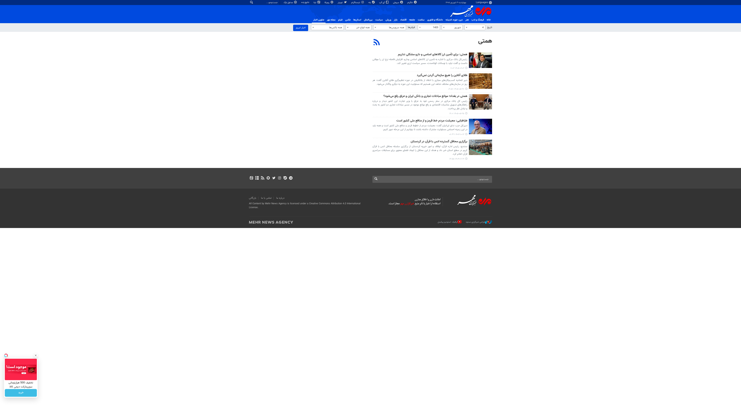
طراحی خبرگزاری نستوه (475, 222)
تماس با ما (266, 198)
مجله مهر (331, 20)
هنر (467, 20)
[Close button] (36, 355)
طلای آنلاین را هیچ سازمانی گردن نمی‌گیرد (442, 75)
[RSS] (376, 42)
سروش (396, 2)
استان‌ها (357, 20)
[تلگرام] (290, 178)
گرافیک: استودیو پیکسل (448, 222)
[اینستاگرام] (279, 178)
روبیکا (327, 2)
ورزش (388, 20)
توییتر (340, 2)
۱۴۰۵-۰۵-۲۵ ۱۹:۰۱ (456, 113)
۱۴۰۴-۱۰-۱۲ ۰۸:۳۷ (456, 134)
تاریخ (489, 27)
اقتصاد (403, 20)
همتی (485, 41)
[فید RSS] (262, 178)
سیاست (379, 20)
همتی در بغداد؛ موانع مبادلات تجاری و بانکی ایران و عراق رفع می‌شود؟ (425, 96)
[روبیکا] (268, 178)
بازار (396, 20)
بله (369, 2)
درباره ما (280, 198)
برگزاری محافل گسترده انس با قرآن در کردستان (439, 142)
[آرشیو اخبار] (257, 178)
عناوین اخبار (318, 20)
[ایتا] (251, 178)
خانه (489, 20)
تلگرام (410, 2)
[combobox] (474, 27)
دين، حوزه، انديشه (454, 20)
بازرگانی (252, 198)
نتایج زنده (305, 2)
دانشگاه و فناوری (435, 20)
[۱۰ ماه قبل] (480, 147)
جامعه (412, 20)
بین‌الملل (368, 20)
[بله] (285, 178)
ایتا (315, 2)
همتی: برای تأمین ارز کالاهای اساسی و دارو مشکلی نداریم (432, 55)
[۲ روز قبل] (480, 60)
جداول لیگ (289, 2)
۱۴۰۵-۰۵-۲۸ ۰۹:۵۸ (456, 89)
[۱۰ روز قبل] (480, 102)
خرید (21, 393)
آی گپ (382, 2)
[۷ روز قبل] (480, 81)
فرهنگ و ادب (477, 20)
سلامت (421, 20)
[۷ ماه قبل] (480, 126)
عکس (348, 20)
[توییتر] (274, 178)
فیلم (340, 20)
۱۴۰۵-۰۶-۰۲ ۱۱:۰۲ (457, 68)
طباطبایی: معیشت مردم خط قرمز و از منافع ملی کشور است (431, 121)
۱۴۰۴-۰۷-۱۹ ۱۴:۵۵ (456, 159)
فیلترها (411, 27)
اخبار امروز (301, 28)
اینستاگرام (356, 2)
